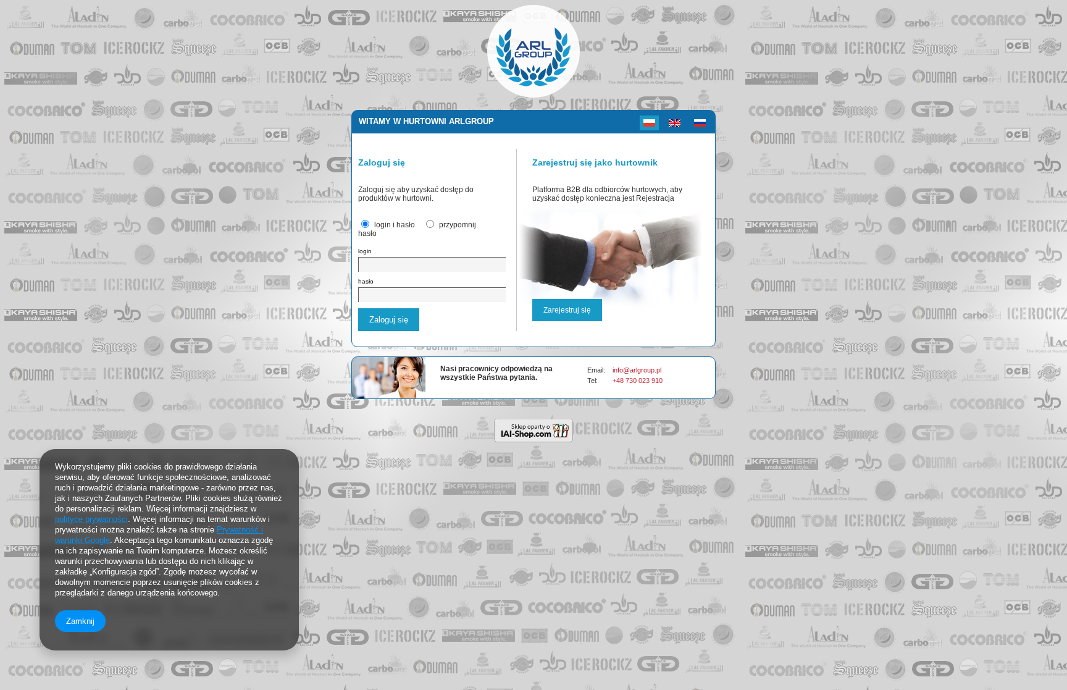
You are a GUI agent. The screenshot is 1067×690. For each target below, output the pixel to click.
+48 (619, 380)
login (365, 251)
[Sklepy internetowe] (533, 430)
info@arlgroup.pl (637, 370)
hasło (366, 281)
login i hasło (394, 225)
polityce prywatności (91, 519)
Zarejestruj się (567, 310)
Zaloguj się (388, 319)
